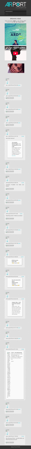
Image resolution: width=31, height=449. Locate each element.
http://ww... (14, 155)
